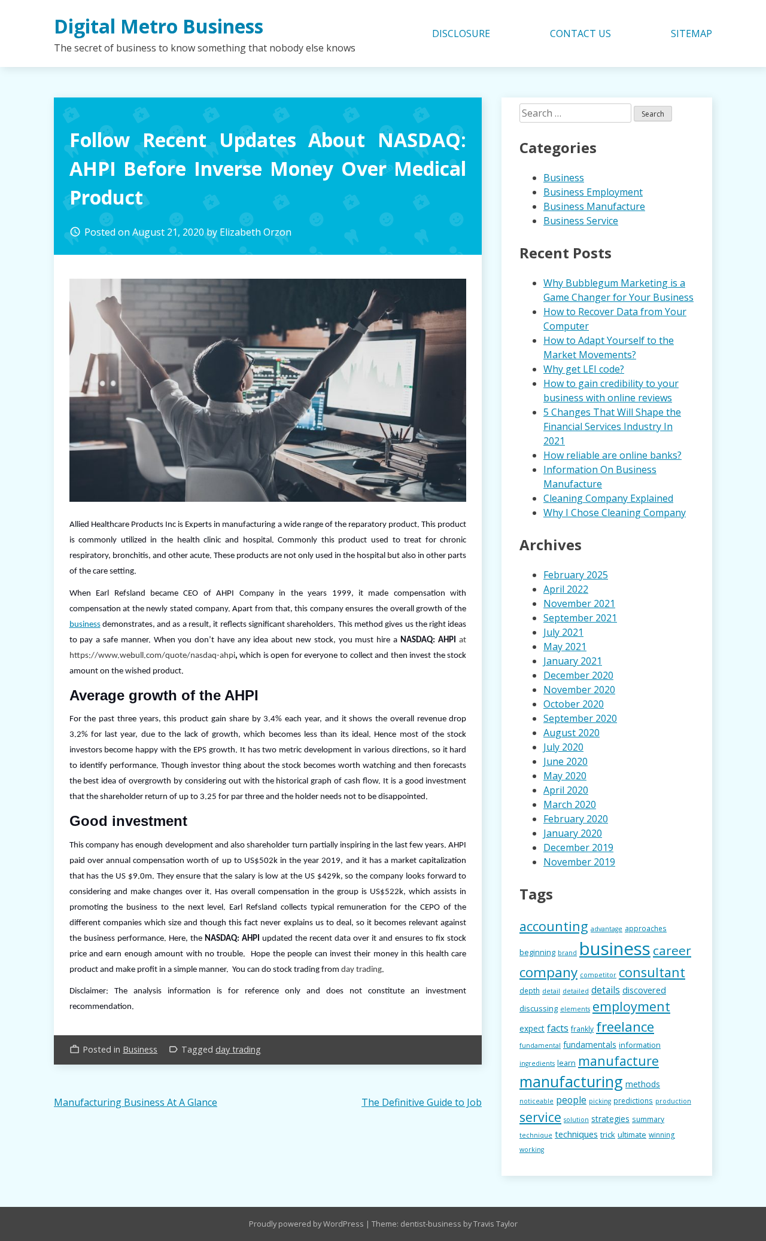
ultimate (632, 1134)
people (571, 1099)
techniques (576, 1134)
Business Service (580, 220)
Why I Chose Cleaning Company (614, 512)
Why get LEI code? (583, 369)
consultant (652, 972)
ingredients (537, 1063)
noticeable (536, 1101)
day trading (238, 1049)
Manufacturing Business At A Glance (135, 1102)
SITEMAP (691, 33)
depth (529, 990)
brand (567, 953)
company (548, 972)
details (605, 990)
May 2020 (564, 775)
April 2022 (565, 589)
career (672, 950)
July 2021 (563, 632)
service (540, 1117)
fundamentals (589, 1044)
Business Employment (593, 192)
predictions (633, 1100)
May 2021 (564, 646)
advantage (606, 929)
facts (558, 1028)
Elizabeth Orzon (255, 232)
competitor (598, 975)
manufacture (618, 1060)
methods (642, 1084)
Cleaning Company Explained (608, 498)
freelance (625, 1026)
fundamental (540, 1045)
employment (631, 1006)
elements (575, 1009)
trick (607, 1134)
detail (551, 991)
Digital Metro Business (158, 26)
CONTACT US (580, 33)
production (673, 1101)
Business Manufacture (594, 206)
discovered (644, 990)
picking (600, 1101)
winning (662, 1134)
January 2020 (572, 833)
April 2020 (565, 790)
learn (566, 1062)
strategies (610, 1118)
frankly (582, 1028)
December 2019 (578, 847)
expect (532, 1028)
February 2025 (575, 574)
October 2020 (573, 704)
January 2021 (572, 660)
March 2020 (569, 804)
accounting (553, 926)
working (531, 1149)
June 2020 (565, 761)
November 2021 (579, 603)
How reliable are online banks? (612, 455)
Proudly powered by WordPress (307, 1223)
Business (140, 1049)
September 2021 (580, 617)
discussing (538, 1008)
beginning (537, 952)
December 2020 (578, 675)
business (85, 624)
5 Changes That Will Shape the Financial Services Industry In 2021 (612, 426)
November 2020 (579, 689)
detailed (576, 991)
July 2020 (563, 747)
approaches (646, 928)
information (640, 1044)
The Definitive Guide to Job (421, 1102)
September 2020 (580, 718)
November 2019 (579, 861)
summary (648, 1119)
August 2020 (571, 732)
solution (576, 1119)
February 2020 (575, 818)
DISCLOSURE (461, 33)
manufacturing (571, 1081)
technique (535, 1135)
